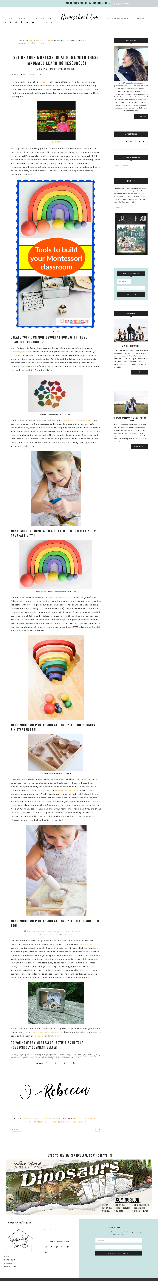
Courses (8, 1263)
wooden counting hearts (78, 420)
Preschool (43, 1118)
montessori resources (36, 1122)
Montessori (44, 82)
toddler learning (78, 1122)
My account (9, 1260)
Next (97, 1130)
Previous (17, 1130)
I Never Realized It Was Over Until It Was (131, 419)
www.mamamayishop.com (44, 1032)
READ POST (139, 372)
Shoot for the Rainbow (60, 597)
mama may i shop (80, 1118)
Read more (141, 116)
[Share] (40, 74)
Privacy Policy (10, 1267)
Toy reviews (54, 1118)
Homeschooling (31, 1118)
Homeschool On (79, 17)
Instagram (54, 1036)
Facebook (39, 1036)
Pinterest (80, 89)
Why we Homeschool (131, 346)
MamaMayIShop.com (21, 351)
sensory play (64, 1122)
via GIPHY (56, 142)
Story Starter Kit (86, 944)
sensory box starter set (67, 790)
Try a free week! (121, 3)
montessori (93, 1118)
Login (6, 1256)
